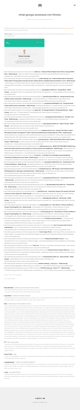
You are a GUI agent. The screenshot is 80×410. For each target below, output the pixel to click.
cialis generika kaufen (69, 28)
